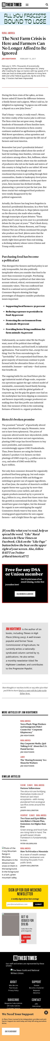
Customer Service (13, 1008)
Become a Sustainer (36, 988)
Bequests (36, 990)
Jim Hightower (9, 58)
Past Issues (13, 988)
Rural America (8, 33)
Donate (36, 985)
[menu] (27, 5)
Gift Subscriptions (13, 1006)
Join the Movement (11, 1031)
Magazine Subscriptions (13, 1003)
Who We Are (13, 985)
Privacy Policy (13, 990)
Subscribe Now (26, 939)
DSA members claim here (25, 593)
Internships (36, 1006)
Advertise (36, 993)
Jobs (36, 1004)
